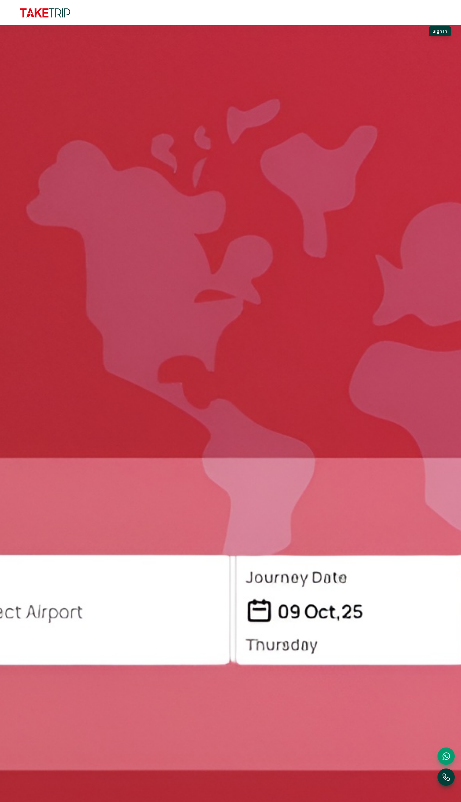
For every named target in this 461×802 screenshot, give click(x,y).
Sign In (439, 31)
